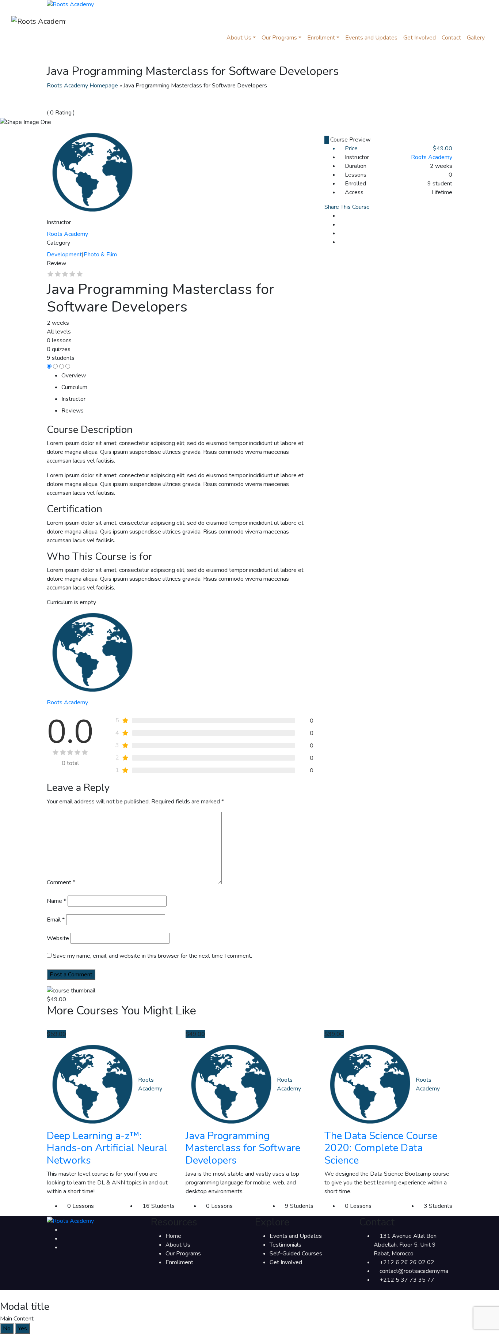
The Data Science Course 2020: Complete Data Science (380, 1148)
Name (56, 901)
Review (56, 263)
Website (58, 938)
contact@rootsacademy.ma (414, 1271)
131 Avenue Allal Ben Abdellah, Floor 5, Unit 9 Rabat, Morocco (405, 1245)
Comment (61, 882)
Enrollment (321, 38)
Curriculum (74, 387)
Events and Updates (371, 38)
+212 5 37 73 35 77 (407, 1280)
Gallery (476, 38)
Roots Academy (431, 157)
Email (56, 920)
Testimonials (285, 1245)
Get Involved (419, 38)
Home (173, 1236)
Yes (22, 1328)
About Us (177, 1245)
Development (64, 254)
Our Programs (279, 38)
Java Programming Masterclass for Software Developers (243, 1148)
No (7, 1328)
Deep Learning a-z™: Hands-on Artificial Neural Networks (107, 1148)
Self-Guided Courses (296, 1254)
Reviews (72, 411)
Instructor (59, 222)
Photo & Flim (100, 254)
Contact (451, 38)
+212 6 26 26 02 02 (407, 1262)
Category (58, 243)
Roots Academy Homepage (82, 86)
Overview (73, 376)
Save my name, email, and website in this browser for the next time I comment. (152, 956)
